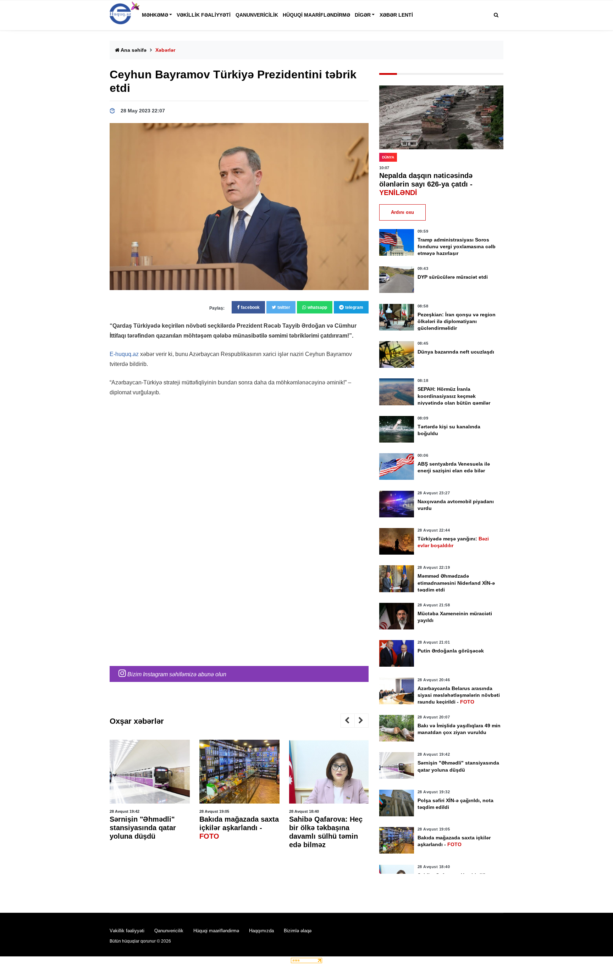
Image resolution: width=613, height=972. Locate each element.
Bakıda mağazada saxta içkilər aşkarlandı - (239, 827)
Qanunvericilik (257, 15)
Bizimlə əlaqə (297, 930)
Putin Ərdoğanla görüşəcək (451, 651)
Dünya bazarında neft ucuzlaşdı (456, 352)
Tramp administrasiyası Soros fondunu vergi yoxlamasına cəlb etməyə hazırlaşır (457, 246)
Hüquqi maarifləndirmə (316, 15)
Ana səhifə (133, 50)
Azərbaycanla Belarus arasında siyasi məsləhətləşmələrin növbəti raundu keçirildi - (459, 695)
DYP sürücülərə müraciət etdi (453, 277)
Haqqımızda (261, 930)
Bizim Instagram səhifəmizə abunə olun (176, 674)
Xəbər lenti (396, 15)
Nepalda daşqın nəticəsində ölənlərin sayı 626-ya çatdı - (426, 184)
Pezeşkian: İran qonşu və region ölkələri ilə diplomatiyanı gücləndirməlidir (457, 321)
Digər (363, 15)
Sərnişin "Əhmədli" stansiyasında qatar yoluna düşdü (143, 827)
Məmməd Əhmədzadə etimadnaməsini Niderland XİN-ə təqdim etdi (456, 582)
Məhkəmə (155, 15)
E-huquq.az (124, 354)
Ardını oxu (402, 212)
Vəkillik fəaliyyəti (204, 15)
